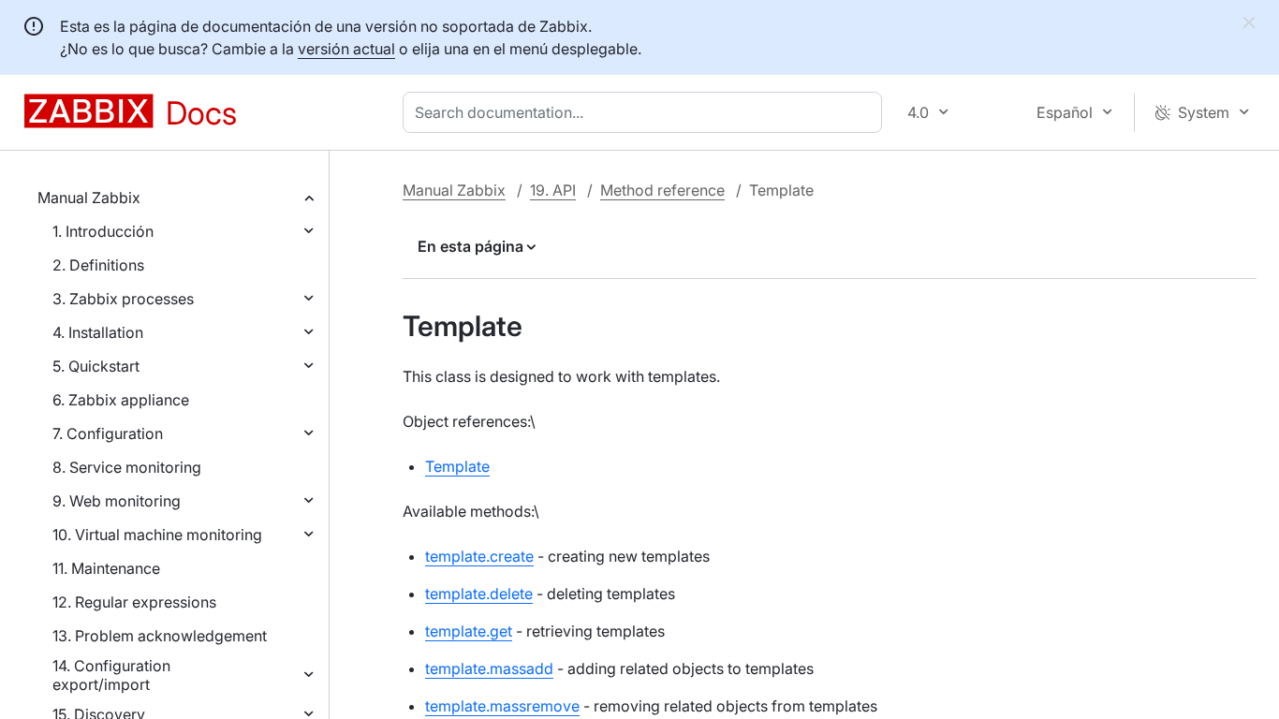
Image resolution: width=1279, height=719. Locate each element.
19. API (553, 190)
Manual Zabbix (88, 197)
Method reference (662, 190)
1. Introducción (103, 231)
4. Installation (97, 332)
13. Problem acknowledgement (159, 635)
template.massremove (502, 706)
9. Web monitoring (116, 501)
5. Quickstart (96, 366)
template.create (479, 556)
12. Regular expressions (134, 602)
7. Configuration (107, 433)
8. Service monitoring (126, 467)
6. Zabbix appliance (120, 399)
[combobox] (646, 112)
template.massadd (489, 668)
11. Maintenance (106, 568)
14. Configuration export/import (111, 675)
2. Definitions (98, 265)
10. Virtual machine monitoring (157, 534)
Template (457, 466)
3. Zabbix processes (123, 298)
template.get (468, 631)
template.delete (479, 593)
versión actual (346, 48)
